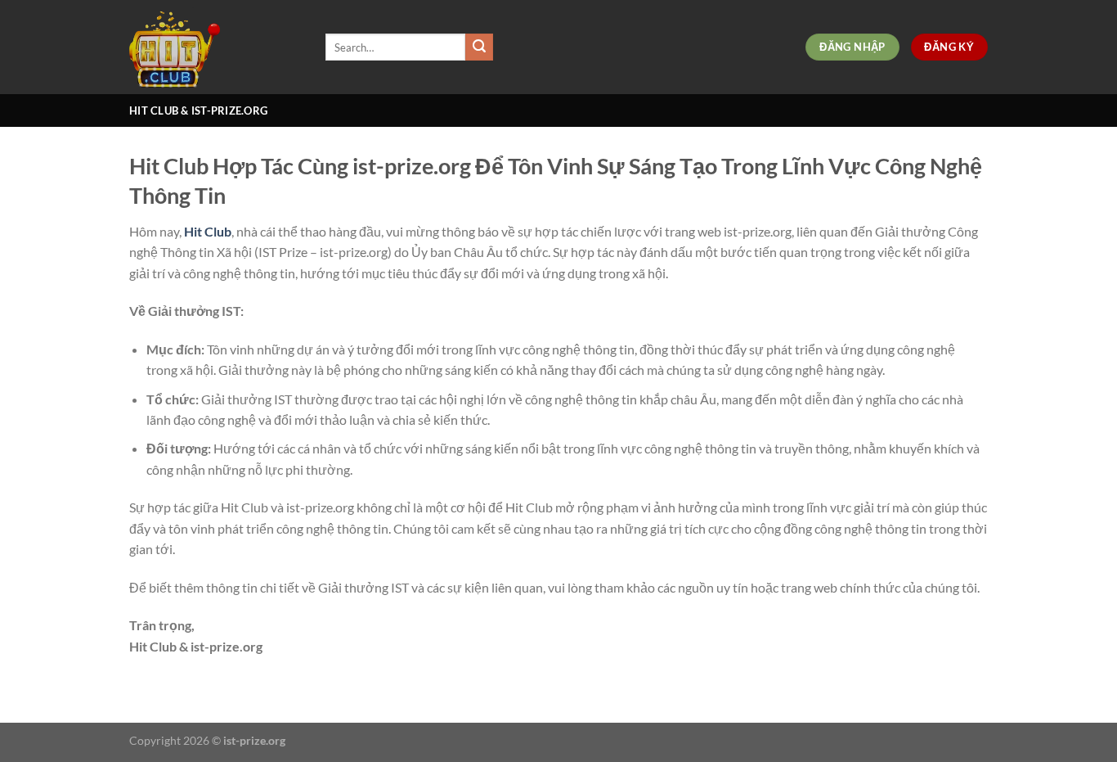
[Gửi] (479, 47)
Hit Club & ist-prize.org (198, 110)
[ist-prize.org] (215, 47)
